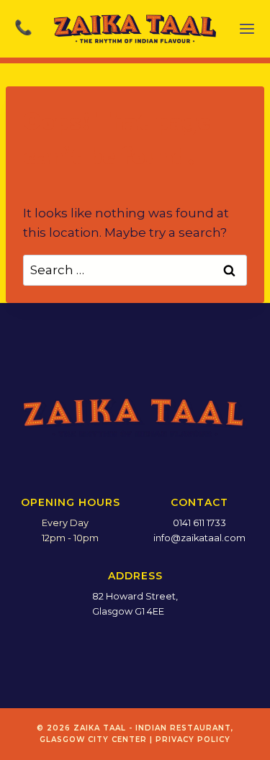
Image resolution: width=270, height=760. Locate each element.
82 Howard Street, (135, 596)
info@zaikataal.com (199, 538)
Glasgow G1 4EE (128, 611)
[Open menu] (247, 29)
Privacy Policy (193, 739)
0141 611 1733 (199, 522)
